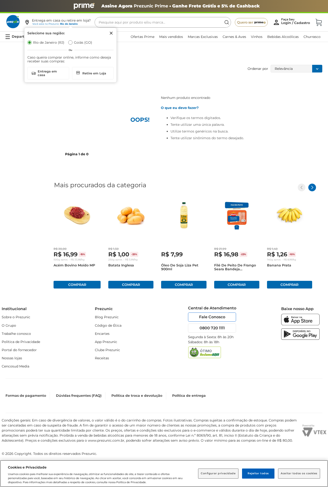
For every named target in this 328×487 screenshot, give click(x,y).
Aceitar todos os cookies (299, 473)
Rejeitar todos (258, 473)
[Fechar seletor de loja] (111, 33)
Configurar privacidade (218, 473)
